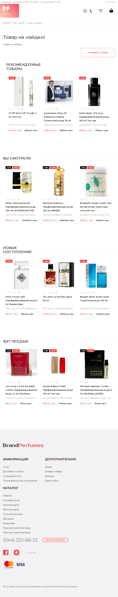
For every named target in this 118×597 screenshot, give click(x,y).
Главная (6, 23)
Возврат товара (53, 471)
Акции (48, 467)
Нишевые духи (11, 500)
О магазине (6, 2)
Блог (59, 2)
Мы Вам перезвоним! (55, 540)
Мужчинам (9, 523)
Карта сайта (51, 480)
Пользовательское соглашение (20, 480)
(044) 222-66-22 (90, 11)
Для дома (8, 518)
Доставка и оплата (21, 2)
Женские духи (11, 509)
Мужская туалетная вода (16, 528)
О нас (6, 467)
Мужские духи (11, 504)
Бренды (49, 476)
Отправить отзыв (98, 53)
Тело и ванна (18, 23)
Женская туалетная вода (16, 532)
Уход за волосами (13, 514)
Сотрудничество (47, 2)
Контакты (34, 2)
